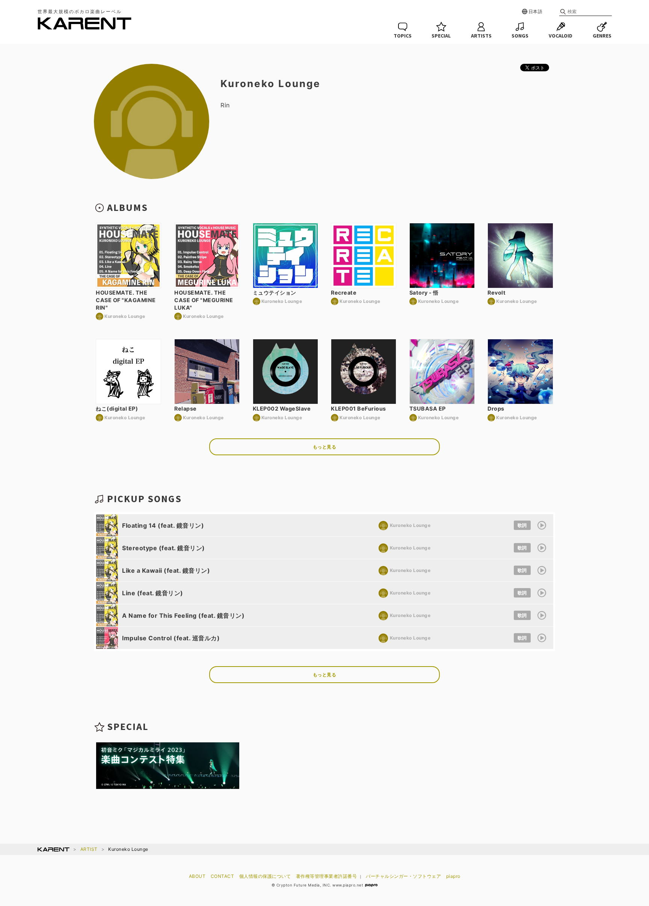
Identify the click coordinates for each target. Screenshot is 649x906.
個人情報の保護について (265, 876)
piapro (453, 876)
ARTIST (89, 849)
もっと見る (325, 447)
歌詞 (522, 525)
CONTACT (222, 876)
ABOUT (197, 876)
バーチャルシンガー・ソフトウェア (403, 876)
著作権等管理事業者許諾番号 (326, 876)
